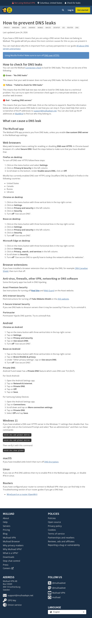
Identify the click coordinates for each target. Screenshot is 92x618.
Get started (82, 10)
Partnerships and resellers (61, 537)
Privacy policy (55, 526)
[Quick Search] (63, 10)
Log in (71, 10)
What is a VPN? (10, 553)
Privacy (7, 28)
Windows (15, 28)
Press (5, 564)
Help (5, 522)
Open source (54, 522)
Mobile (40, 28)
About (6, 518)
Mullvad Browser (11, 541)
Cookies (52, 529)
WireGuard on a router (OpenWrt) (22, 494)
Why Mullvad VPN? (12, 549)
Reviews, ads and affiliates (61, 541)
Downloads (8, 557)
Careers (7, 568)
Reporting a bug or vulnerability (64, 545)
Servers (6, 526)
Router (70, 28)
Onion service (15, 604)
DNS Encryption (51, 462)
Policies (52, 518)
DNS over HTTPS (51, 55)
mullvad (56, 597)
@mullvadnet (59, 582)
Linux (24, 28)
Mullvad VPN (9, 537)
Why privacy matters (13, 545)
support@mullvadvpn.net (45, 111)
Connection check (33, 67)
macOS (48, 28)
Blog (5, 533)
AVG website (63, 299)
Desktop (56, 28)
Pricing (6, 529)
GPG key (12, 600)
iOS (63, 28)
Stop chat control (11, 560)
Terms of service (56, 533)
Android (32, 28)
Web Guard (49, 290)
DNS (76, 28)
